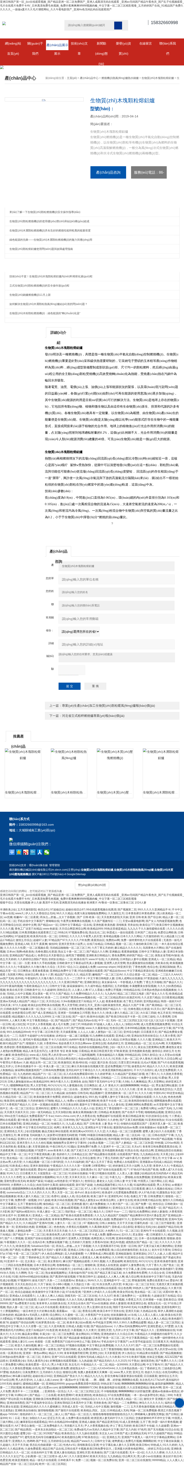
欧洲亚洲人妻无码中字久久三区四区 (112, 1418)
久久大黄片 (89, 1330)
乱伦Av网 (158, 1043)
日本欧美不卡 (66, 1460)
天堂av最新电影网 (133, 921)
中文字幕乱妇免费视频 (100, 1345)
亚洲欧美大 (24, 1215)
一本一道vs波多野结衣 (144, 1395)
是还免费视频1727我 (117, 1066)
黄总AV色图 (117, 1242)
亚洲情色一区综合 (55, 1391)
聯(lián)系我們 (167, 45)
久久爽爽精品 (139, 1081)
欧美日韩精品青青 (133, 1116)
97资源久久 (76, 1181)
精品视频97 (96, 1093)
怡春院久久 (58, 1123)
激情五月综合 (24, 940)
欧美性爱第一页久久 (38, 1364)
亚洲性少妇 (96, 1353)
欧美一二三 (52, 997)
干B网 (82, 1135)
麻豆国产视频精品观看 (76, 1261)
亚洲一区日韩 (128, 1246)
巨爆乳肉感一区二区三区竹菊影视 (154, 1223)
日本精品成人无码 (118, 1410)
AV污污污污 (55, 1085)
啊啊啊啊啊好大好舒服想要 (134, 1391)
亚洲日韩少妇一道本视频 (109, 1299)
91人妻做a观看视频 (67, 1207)
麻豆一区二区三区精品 (51, 1345)
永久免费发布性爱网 (135, 1272)
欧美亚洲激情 (20, 1460)
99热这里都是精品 (115, 928)
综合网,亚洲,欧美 (17, 1219)
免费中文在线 (149, 1077)
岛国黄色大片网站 (153, 947)
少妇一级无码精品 (40, 1112)
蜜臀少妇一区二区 (31, 1433)
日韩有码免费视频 (54, 1070)
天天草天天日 (77, 1177)
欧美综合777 (147, 924)
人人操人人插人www (46, 1379)
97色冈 (142, 1429)
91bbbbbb (6, 1349)
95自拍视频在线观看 (90, 970)
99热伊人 (138, 1288)
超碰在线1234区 (42, 1376)
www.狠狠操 (57, 1299)
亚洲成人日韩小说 (78, 1249)
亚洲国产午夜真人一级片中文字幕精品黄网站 (148, 1437)
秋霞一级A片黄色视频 (165, 1421)
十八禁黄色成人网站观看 (99, 1253)
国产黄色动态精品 (156, 1288)
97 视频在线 (90, 1223)
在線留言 (145, 43)
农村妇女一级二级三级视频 (72, 1035)
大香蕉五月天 (133, 1299)
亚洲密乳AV (115, 1196)
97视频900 (24, 1280)
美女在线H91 (93, 1192)
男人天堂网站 (156, 1081)
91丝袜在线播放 (78, 1173)
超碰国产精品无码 (168, 1226)
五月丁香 (145, 1421)
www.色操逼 (50, 928)
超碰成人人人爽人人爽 (110, 1276)
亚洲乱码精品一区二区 (36, 1123)
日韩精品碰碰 (153, 1257)
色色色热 (59, 1226)
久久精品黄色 (15, 1448)
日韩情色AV (37, 997)
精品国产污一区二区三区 (47, 1074)
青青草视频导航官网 (76, 1353)
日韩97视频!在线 (120, 1188)
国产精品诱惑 (23, 1429)
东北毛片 (74, 1364)
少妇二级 (48, 1207)
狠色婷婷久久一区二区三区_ (37, 1414)
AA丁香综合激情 (25, 1425)
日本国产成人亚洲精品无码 (130, 1433)
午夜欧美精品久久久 (36, 986)
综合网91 (55, 1314)
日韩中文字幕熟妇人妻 (152, 951)
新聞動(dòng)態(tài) (101, 45)
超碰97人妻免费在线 (132, 1265)
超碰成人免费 (87, 966)
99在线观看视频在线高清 (101, 909)
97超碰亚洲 (22, 936)
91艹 (126, 1169)
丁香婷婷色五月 (35, 1257)
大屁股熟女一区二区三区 (52, 1173)
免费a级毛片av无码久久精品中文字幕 (96, 1429)
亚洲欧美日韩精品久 (98, 955)
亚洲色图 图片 (79, 1204)
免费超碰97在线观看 (109, 1116)
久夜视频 (76, 1330)
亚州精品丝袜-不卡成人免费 (88, 1234)
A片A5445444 (106, 1368)
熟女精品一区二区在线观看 (23, 1158)
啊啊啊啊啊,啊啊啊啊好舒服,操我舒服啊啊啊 (148, 1383)
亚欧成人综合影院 (122, 1226)
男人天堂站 (163, 1184)
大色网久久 (111, 1230)
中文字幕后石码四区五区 (38, 1127)
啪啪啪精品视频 (154, 1112)
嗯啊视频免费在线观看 (167, 1100)
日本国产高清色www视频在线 (78, 997)
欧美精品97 (30, 1387)
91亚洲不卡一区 (13, 1261)
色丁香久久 (152, 1074)
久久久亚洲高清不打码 (105, 1246)
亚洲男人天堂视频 (79, 1238)
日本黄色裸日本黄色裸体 (140, 913)
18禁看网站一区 (101, 1165)
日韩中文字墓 (57, 986)
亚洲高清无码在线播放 (72, 902)
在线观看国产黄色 (128, 1154)
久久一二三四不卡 (75, 978)
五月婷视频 (121, 986)
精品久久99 (56, 1353)
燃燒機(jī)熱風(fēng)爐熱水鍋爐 (120, 78)
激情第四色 (147, 1360)
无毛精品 (147, 1349)
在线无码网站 (170, 1372)
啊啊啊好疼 (149, 1441)
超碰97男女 (31, 1058)
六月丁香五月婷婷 (102, 947)
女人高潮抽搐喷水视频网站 (39, 1177)
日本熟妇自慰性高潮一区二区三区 (20, 1356)
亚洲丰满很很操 (39, 1165)
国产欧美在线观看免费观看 (77, 1215)
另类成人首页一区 (72, 1406)
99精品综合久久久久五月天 (97, 1399)
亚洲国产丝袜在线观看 (38, 1238)
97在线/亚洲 (73, 1291)
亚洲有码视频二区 (126, 1238)
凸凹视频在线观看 (141, 1096)
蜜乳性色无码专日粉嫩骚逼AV (42, 1437)
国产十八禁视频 (13, 1238)
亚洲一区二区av (13, 1058)
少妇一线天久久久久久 (123, 1047)
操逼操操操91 (75, 986)
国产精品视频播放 (171, 1353)
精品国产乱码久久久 (67, 974)
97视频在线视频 (23, 1318)
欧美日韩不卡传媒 (143, 1425)
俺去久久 (98, 1211)
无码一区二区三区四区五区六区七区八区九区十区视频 (143, 1020)
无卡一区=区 (136, 1452)
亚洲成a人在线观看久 (22, 1295)
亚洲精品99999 (55, 1383)
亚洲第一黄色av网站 (35, 1353)
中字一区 (103, 1020)
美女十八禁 (46, 974)
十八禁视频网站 (9, 1311)
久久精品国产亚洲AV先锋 (38, 1223)
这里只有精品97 (35, 1330)
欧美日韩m (142, 1444)
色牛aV (79, 1192)
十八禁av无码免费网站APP (130, 1326)
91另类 (116, 1058)
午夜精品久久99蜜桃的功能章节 (154, 1334)
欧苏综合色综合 (70, 1399)
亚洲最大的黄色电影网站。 (130, 1448)
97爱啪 (4, 1372)
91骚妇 (71, 1146)
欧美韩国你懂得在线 (141, 1100)
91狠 (15, 1276)
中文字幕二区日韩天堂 (45, 1031)
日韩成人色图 (74, 1326)
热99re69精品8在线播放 (33, 1276)
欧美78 (158, 1058)
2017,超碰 (44, 1200)
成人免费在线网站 (88, 1349)
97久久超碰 (20, 1005)
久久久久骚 (6, 928)
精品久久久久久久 (158, 1066)
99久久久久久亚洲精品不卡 (154, 909)
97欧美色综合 (90, 1437)
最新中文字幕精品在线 (92, 1104)
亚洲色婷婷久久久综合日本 (117, 1334)
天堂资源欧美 (40, 1146)
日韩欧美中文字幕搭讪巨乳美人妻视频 (80, 963)
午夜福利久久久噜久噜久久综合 (37, 966)
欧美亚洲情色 (84, 1395)
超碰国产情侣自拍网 (22, 1322)
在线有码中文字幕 (42, 1452)
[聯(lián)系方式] (179, 1403)
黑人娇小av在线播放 (149, 1456)
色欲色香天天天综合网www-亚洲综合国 (82, 1043)
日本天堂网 (21, 997)
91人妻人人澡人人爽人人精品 (149, 1318)
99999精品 (158, 1460)
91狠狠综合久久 (77, 1318)
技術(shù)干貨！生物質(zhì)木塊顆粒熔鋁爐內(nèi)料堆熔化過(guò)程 (50, 276)
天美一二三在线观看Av (60, 1280)
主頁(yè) (72, 78)
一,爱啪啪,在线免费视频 (136, 1177)
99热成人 (156, 1444)
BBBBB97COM (88, 1387)
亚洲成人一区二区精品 (161, 959)
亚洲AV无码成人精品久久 (93, 1356)
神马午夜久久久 (59, 1081)
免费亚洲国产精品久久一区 (110, 1009)
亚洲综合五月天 (121, 1207)
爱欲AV (42, 1169)
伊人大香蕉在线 (86, 1116)
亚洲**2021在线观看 (64, 1356)
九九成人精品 (74, 1123)
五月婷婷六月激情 (80, 1242)
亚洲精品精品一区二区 (138, 1043)
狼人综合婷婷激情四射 (124, 1249)
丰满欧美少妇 (8, 909)
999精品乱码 (132, 1054)
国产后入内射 (128, 1429)
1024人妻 (140, 902)
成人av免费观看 (100, 1249)
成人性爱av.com (47, 1387)
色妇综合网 (146, 1150)
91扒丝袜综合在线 (157, 1116)
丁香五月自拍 (20, 1269)
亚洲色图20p (159, 1177)
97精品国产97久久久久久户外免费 (69, 940)
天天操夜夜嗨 (68, 1031)
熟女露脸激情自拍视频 (140, 963)
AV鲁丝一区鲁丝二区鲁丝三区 (116, 902)
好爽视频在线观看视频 (63, 1360)
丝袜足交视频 (155, 1356)
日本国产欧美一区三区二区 (108, 1337)
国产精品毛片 (171, 1207)
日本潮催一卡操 (152, 1299)
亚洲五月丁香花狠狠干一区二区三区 (117, 1108)
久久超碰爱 (162, 1425)
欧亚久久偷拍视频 (25, 1345)
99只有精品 (70, 1047)
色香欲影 (9, 1047)
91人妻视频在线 (73, 1085)
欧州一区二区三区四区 (52, 1464)
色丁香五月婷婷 (132, 1001)
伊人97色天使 (146, 1192)
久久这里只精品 (150, 997)
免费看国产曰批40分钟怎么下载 (71, 1341)
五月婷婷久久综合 (50, 1372)
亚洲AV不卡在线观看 (152, 1230)
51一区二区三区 (129, 1230)
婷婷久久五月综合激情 (82, 1158)
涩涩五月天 (54, 1418)
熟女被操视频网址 (56, 1272)
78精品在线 (47, 1058)
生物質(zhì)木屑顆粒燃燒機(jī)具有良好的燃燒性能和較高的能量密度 (50, 230)
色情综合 (90, 1181)
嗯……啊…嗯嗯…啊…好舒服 (103, 1379)
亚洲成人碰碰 (87, 1421)
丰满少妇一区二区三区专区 (139, 1284)
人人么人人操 (86, 1031)
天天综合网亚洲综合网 (72, 928)
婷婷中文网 (29, 924)
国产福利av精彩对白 (23, 1211)
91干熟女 (133, 1360)
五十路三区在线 (61, 1016)
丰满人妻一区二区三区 (56, 1066)
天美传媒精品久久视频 (109, 1054)
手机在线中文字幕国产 (31, 921)
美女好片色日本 (172, 1456)
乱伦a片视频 (148, 1062)
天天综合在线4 (76, 1303)
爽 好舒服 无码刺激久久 (32, 1135)
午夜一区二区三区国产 (26, 1253)
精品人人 (60, 1100)
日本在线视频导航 (11, 1123)
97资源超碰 (151, 978)
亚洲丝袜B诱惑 (70, 1077)
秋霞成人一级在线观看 (120, 932)
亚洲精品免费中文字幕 (63, 970)
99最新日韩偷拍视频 (99, 1135)
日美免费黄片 (30, 1372)
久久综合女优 (156, 1272)
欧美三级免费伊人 (124, 1295)
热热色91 (15, 1372)
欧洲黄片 (92, 902)
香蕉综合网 (89, 1311)
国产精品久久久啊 (97, 951)
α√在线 (132, 1314)
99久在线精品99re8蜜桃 (63, 1421)
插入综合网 (132, 1276)
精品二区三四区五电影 (131, 993)
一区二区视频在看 (37, 947)
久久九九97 (105, 1295)
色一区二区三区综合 (22, 1108)
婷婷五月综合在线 (159, 1448)
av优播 (8, 917)
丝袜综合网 (31, 974)
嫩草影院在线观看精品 (33, 1421)
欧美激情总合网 (13, 1288)
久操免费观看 (33, 1448)
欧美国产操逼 (35, 1181)
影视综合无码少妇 (145, 1226)
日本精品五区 (79, 1154)
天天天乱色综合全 (25, 1284)
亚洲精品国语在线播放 (168, 1150)
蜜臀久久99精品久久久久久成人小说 (72, 1108)
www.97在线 (96, 959)
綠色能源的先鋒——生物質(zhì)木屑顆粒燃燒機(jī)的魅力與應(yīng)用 (50, 239)
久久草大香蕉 (168, 1035)
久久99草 (117, 1257)
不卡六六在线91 (58, 1039)
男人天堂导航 (70, 1005)
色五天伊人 (6, 1066)
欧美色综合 (68, 1433)
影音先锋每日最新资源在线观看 (123, 1376)
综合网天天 (129, 1456)
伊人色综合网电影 (52, 1253)
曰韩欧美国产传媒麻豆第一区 (21, 1009)
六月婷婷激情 (36, 1100)
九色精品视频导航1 (105, 1184)
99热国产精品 (38, 1269)
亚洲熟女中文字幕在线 (98, 1127)
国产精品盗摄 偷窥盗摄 (77, 1337)
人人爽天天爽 (17, 1020)
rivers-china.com (65, 1116)
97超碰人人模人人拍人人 (109, 1024)
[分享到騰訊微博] (33, 852)
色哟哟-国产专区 (37, 1441)
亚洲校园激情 (124, 1253)
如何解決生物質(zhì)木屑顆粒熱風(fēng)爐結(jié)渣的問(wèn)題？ (48, 304)
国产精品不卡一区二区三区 (29, 1234)
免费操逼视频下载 (57, 1242)
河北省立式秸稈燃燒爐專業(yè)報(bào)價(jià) (93, 715)
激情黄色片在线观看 (24, 1299)
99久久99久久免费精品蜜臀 (129, 1322)
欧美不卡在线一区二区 (113, 1100)
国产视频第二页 (127, 909)
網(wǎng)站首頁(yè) (13, 45)
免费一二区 (82, 1460)
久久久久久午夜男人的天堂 (86, 936)
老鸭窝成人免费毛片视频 (127, 1441)
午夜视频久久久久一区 (17, 1242)
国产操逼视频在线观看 (116, 1318)
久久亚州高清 (56, 1326)
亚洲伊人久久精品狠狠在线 (50, 1318)
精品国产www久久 (82, 1441)
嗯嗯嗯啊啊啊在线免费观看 (28, 1188)
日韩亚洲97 (60, 1238)
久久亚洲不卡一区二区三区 (114, 1146)
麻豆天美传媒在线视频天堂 (87, 1066)
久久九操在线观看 (87, 1433)
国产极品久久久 (172, 982)
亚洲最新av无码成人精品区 (156, 1161)
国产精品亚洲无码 (107, 1421)
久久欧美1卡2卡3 (119, 1356)
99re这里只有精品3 (16, 1116)
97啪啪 (49, 1100)
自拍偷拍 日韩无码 (77, 1093)
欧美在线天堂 (15, 989)
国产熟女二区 (171, 1265)
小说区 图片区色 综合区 (103, 1062)
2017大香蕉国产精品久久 (15, 1104)
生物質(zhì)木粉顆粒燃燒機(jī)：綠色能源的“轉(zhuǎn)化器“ (44, 313)
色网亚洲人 (98, 1238)
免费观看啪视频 (140, 1139)
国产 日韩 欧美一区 (88, 917)
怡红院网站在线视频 (30, 1207)
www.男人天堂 (122, 1372)
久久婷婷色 (112, 959)
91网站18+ (21, 1395)
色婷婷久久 (63, 1154)
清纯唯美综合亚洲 (88, 1444)
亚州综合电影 (131, 1031)
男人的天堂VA (23, 1379)
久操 (25, 1062)
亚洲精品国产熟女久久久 (68, 1376)
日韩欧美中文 (32, 989)
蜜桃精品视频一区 (33, 1383)
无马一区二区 (36, 1272)
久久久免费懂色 (89, 1077)
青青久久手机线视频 (43, 963)
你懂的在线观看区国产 (134, 1123)
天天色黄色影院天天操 (114, 917)
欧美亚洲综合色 (136, 1303)
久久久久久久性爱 (15, 947)
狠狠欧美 (90, 1265)
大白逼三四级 (148, 1012)
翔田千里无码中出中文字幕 (105, 1081)
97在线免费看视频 (119, 1395)
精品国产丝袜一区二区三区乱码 (19, 1464)
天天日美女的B (69, 1104)
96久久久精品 (64, 913)
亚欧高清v (87, 1169)
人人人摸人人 (175, 1460)
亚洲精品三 (159, 1039)
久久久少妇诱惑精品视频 (107, 1269)
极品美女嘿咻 (30, 1334)
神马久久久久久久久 (151, 1402)
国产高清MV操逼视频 (62, 1276)
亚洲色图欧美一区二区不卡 (121, 1093)
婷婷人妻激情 (159, 1211)
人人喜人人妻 (125, 1173)
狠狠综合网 (69, 1372)
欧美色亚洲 (23, 1246)
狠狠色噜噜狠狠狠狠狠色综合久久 (113, 1414)
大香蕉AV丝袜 (100, 1242)
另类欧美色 (100, 1402)
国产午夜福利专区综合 (39, 1402)
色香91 (55, 1196)
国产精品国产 (63, 1020)
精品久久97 (63, 1028)
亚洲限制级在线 (165, 1330)
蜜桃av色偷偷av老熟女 (166, 1391)
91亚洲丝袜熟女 (154, 1119)
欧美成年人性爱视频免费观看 (119, 1192)
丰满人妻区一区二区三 (50, 1211)
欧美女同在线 (125, 1291)
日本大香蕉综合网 (44, 1265)
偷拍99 (53, 944)
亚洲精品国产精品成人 (22, 955)
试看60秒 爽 (170, 1291)
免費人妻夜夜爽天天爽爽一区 (95, 1372)
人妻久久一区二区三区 (68, 1223)
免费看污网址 (148, 1108)
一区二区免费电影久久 (49, 1425)
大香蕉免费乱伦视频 (81, 1009)
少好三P (75, 1024)
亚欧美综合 (170, 1299)
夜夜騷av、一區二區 (69, 1311)
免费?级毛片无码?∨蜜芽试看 (48, 1249)
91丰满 (18, 1349)
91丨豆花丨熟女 (18, 1418)
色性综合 (158, 1204)
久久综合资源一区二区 (137, 974)
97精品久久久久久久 (19, 1028)
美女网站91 (83, 1334)
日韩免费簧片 (156, 1196)
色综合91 (43, 909)
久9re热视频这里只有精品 (76, 1001)
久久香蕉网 (163, 1016)
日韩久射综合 (150, 1054)
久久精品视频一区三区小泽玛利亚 (43, 1161)
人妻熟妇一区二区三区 (108, 1031)
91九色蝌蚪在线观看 (102, 1035)
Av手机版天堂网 (102, 1322)
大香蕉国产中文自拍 (97, 1314)
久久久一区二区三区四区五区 (86, 1230)
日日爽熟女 (24, 970)
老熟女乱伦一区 (157, 1303)
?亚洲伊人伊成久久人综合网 (99, 1291)
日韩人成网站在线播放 (129, 978)
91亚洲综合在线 (134, 1257)
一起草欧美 (143, 1295)
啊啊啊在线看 (130, 1379)
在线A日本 (38, 1242)
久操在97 (43, 1299)
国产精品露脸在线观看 (102, 1154)
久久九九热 (159, 1096)
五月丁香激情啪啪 (111, 1349)
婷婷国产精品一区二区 (140, 955)
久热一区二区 (130, 1058)
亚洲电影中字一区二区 (117, 1280)
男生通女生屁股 (9, 1406)
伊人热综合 (128, 1353)
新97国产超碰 (84, 1184)
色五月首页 (164, 1012)
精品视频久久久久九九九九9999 (31, 1016)
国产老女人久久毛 (157, 993)
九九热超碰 (85, 1360)
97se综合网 (7, 1379)
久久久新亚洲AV (79, 1456)
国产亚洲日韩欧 (66, 1349)
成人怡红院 (19, 1024)
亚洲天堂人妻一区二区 (162, 1123)
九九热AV (110, 993)
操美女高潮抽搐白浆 (85, 1112)
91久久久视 (125, 1184)
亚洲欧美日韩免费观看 (46, 1399)
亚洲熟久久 (19, 1441)
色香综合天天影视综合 (51, 955)
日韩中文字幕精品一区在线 (75, 924)
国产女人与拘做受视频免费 (162, 921)
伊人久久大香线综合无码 (40, 913)
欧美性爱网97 (66, 1395)
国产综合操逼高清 (39, 1219)
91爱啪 (26, 1249)
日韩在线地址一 (130, 1077)
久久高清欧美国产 (99, 1226)
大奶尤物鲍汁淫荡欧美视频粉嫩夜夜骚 (56, 1139)
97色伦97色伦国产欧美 (144, 1169)
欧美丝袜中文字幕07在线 (155, 1276)
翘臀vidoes (113, 1234)
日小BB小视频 (61, 1284)
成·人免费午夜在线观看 (76, 1418)
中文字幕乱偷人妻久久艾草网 (117, 1444)
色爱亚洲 (5, 1460)
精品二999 (166, 1395)
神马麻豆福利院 (21, 1376)
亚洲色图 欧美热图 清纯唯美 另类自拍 (115, 924)
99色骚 (159, 1142)
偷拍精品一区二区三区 (56, 1204)
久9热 (125, 1081)
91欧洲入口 (78, 1307)
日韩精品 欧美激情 (109, 1112)
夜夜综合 (64, 1307)
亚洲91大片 (24, 1139)
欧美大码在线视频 (62, 1200)
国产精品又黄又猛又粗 (107, 1272)
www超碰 (153, 1269)
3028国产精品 (51, 1433)
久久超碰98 (49, 989)
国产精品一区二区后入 (78, 1414)
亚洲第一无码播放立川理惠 (74, 1012)
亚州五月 (138, 1372)
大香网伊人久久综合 (23, 1184)
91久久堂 (62, 1177)
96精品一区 (147, 1085)
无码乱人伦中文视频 (19, 993)
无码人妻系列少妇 (37, 1360)
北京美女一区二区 (35, 1261)
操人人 (59, 1414)
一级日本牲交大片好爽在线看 (37, 1311)
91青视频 (25, 1399)
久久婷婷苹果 (103, 1074)
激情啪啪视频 (46, 1410)
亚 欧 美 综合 (145, 1089)
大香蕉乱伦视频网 (77, 1226)
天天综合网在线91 (66, 1058)
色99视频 (113, 1139)
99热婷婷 (86, 1024)
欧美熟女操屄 (8, 1077)
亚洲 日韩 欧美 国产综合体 (145, 917)
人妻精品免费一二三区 (28, 1230)
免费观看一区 (153, 1207)
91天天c (156, 1009)
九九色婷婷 (24, 1074)
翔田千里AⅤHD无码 (125, 1307)
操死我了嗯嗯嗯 (75, 955)
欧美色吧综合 (20, 1054)
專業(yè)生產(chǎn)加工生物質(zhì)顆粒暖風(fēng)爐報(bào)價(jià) (108, 705)
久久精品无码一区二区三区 (16, 1096)
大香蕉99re (50, 1043)
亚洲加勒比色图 (24, 1226)
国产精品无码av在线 (84, 1020)
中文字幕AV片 (155, 1364)
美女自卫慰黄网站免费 (151, 1047)
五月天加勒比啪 (62, 1112)
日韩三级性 (149, 1016)
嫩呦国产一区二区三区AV (107, 974)
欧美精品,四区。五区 (93, 1410)
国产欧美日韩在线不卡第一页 (123, 1016)
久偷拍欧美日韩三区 (145, 944)
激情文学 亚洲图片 (155, 1399)
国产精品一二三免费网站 (123, 1402)
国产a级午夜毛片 (130, 1158)
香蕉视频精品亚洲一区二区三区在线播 (39, 1047)
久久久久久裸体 (155, 1452)
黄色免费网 (118, 955)
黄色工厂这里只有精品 (28, 928)
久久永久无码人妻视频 (79, 1299)
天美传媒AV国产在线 (80, 1272)
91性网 (110, 1238)
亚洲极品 (114, 951)
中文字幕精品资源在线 (140, 970)
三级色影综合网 (171, 1368)
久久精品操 (58, 1093)
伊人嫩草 (5, 1054)
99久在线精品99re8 (19, 1031)
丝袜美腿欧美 (119, 1314)
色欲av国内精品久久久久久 (94, 1058)
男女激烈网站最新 (166, 1085)
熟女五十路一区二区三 (71, 951)
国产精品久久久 (145, 1330)
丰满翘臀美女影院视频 (142, 986)
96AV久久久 (95, 1280)
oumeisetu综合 (16, 1192)
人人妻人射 (95, 1318)
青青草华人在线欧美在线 (51, 1303)
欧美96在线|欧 (95, 1016)
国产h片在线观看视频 (170, 1062)
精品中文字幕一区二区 (13, 1154)
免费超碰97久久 (120, 1219)
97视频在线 (24, 1077)
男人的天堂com (57, 1054)
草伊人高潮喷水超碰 (170, 1311)
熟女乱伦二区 (97, 932)
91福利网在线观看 (145, 1184)
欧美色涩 (64, 1330)
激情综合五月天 (168, 1376)
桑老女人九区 (105, 1181)
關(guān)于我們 (35, 45)
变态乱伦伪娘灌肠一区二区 (46, 1444)
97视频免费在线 (78, 932)
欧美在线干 (81, 959)
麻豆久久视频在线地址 (159, 1188)
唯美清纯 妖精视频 (15, 1100)
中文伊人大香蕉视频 (39, 1024)
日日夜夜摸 (138, 1188)
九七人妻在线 (116, 1104)
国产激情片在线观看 (67, 1410)
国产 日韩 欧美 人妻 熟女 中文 (101, 1123)
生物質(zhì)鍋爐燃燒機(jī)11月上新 (30, 294)
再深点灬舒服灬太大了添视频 (58, 917)
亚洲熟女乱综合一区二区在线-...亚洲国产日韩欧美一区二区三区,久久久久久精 (89, 1089)
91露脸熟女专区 (166, 1192)
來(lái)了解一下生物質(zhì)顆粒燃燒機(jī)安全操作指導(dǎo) (44, 212)
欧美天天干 (173, 1039)
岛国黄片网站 (15, 974)
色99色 (19, 978)
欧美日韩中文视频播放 (169, 924)
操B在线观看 (66, 1184)
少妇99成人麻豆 (81, 1269)
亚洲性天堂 (104, 1330)
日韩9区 (63, 936)
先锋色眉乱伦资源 (46, 951)
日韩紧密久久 (158, 1234)
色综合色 (152, 966)
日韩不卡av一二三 (116, 1211)
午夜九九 (115, 1177)
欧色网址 (105, 1257)
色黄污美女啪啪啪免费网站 (90, 913)
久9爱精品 (6, 1318)
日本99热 (68, 1119)
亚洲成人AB (22, 944)
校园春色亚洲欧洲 (88, 1100)
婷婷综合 (67, 1096)
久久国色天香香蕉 (171, 1074)
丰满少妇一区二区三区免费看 (56, 1334)
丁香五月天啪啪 (152, 982)
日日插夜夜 (150, 1376)
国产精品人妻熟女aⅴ (86, 1200)
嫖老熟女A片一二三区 (83, 1368)
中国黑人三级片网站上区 (152, 1181)
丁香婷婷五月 (152, 1368)
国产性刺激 (77, 1028)
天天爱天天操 (88, 1207)
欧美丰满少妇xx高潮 (79, 1322)
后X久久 (126, 1234)
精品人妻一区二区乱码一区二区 (132, 1135)
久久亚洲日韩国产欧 (71, 982)
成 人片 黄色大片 (109, 1085)
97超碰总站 (57, 909)
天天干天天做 (125, 1223)
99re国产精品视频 (162, 1139)
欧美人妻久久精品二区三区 (122, 1012)
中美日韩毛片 (58, 1146)
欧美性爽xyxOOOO (81, 1131)
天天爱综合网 (137, 1364)
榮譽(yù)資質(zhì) (123, 45)
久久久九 (9, 1246)
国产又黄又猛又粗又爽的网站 (155, 1246)
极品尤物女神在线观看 (55, 1131)
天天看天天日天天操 (55, 1230)
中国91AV (159, 1093)
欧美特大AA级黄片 (59, 1269)
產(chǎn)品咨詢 (108, 172)
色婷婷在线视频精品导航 (93, 1047)
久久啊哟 (21, 1272)
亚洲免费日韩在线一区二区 (46, 1119)
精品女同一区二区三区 (43, 1062)
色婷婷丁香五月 (151, 1158)
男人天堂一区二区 (62, 1192)
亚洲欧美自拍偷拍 (25, 1410)
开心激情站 (72, 1288)
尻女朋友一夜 (40, 993)
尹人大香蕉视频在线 (96, 1425)
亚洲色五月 (113, 1437)
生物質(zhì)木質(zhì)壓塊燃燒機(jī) (121, 792)
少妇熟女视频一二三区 (100, 1142)
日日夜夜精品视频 (172, 997)
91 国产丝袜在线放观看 (108, 1169)
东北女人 (144, 1249)
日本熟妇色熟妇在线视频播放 (158, 989)
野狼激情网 (138, 1280)
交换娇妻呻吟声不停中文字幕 (153, 1418)
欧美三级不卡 (99, 1196)
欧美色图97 (167, 1269)
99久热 (93, 1096)
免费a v (71, 1100)
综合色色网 (124, 1288)
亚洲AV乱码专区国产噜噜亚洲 (149, 1219)
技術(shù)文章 (79, 45)
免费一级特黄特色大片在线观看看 (141, 940)
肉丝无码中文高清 (47, 1184)
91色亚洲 (51, 1330)
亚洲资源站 (140, 1253)
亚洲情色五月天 (13, 1131)
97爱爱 (169, 1326)
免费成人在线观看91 (126, 1161)
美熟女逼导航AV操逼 (167, 955)
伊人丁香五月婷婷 (107, 1158)
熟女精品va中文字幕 (159, 1028)
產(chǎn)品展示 (57, 45)
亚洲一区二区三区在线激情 (134, 1460)
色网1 (57, 1127)
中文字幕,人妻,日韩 (134, 1269)
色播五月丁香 (138, 1196)
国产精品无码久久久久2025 (110, 1360)
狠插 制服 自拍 (132, 1349)
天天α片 (136, 1146)
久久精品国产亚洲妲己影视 (128, 1074)
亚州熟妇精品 (151, 1001)
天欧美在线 (162, 963)
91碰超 (48, 1181)
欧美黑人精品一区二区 (128, 1399)
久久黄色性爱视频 (20, 1368)
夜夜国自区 (98, 940)
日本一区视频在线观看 (45, 1104)
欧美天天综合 (98, 1456)
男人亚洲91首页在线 (99, 1307)
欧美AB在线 (80, 1062)
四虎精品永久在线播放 (46, 1077)
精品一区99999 (118, 1364)
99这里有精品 (174, 1093)
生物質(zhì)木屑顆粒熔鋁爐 (162, 792)
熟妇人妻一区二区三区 (20, 1307)
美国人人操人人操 (43, 1028)
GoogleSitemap (76, 874)
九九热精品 (114, 1456)
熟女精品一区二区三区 (148, 1291)
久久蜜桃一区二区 (73, 1314)
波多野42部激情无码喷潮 (62, 1135)
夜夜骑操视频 (129, 951)
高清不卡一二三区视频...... (27, 1391)
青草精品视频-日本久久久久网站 (122, 936)
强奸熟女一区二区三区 (78, 1211)
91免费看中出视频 (149, 1307)
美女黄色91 (54, 1261)
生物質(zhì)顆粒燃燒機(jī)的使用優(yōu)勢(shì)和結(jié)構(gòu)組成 (49, 221)
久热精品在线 (148, 1311)
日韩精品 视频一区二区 (118, 944)
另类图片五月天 (73, 1425)
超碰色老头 (81, 1096)
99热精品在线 (131, 989)
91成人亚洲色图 (129, 1421)
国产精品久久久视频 (58, 1257)
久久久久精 (145, 1093)
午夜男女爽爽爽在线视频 (75, 921)
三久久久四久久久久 (38, 1192)
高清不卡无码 (50, 902)
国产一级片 (79, 1016)
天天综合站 (52, 1001)
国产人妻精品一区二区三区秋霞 (134, 1142)
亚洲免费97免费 (86, 1146)
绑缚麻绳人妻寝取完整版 (149, 1414)
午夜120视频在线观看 (102, 1173)
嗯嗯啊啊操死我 (19, 1085)
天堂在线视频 (22, 902)
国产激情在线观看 (25, 1169)
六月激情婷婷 (151, 936)
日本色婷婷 (6, 1314)
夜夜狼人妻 (24, 1146)
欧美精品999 (95, 928)
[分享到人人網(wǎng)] (40, 852)
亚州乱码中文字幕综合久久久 (83, 1070)
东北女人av (106, 1433)
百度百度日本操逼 (129, 1062)
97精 (9, 1253)
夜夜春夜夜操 (40, 970)
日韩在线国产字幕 (163, 1135)
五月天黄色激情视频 (143, 1406)
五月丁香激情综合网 (30, 1204)
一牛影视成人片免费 (130, 982)
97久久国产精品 (59, 993)
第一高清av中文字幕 (72, 1379)
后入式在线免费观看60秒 (78, 1074)
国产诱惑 (14, 1249)
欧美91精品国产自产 (12, 1043)
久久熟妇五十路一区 (83, 1284)
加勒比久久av (37, 1418)
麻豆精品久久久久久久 (127, 947)
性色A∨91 (69, 1444)
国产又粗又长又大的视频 (86, 1150)
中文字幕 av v (170, 1158)
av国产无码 (7, 978)
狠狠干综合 (6, 902)
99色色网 (35, 1089)
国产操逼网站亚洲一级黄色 (40, 1349)
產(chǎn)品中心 (89, 78)
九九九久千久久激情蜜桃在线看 (146, 928)
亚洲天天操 (132, 1311)
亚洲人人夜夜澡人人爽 (85, 1257)
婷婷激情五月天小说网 (126, 1165)
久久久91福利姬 (74, 1161)
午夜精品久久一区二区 (94, 1364)
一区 (102, 1437)
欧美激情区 (65, 1062)
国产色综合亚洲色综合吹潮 (20, 1337)
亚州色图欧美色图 (140, 1051)
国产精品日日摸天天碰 (53, 1158)
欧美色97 (23, 1089)
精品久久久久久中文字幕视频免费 (44, 1288)
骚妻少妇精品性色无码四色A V (152, 1173)
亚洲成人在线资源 (107, 1265)
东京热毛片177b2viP (152, 1379)
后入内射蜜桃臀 (73, 1253)
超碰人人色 (67, 1196)
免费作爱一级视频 (25, 1200)
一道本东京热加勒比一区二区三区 (52, 1429)
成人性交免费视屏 (165, 1070)
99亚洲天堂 (124, 966)
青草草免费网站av (63, 1219)
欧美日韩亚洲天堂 (101, 1051)
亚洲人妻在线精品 (64, 1452)
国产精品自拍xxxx (115, 970)
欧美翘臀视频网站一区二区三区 (64, 1188)
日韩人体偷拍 (107, 1223)
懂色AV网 (155, 1387)
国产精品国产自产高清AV (91, 1119)
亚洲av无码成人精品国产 (15, 1001)
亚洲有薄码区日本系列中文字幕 (73, 1402)
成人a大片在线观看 (46, 1307)
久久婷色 (112, 1119)
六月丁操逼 (44, 1284)
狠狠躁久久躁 (34, 1043)
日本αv (11, 951)
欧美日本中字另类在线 (110, 1311)
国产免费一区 (143, 1204)
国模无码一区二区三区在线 (81, 1295)
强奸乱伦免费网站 (139, 1211)
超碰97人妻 (40, 940)
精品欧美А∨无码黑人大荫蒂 (31, 1314)
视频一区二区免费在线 (103, 1460)
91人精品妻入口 (170, 936)
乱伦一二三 (11, 1035)
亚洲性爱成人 (155, 1326)
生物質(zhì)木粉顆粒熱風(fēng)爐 (74, 792)
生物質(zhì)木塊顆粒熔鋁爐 (158, 78)
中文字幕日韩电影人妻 (101, 978)
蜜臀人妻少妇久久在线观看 (159, 1131)
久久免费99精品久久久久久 (86, 993)
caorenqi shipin (106, 966)
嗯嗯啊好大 (104, 1207)
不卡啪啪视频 (109, 1391)
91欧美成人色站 (19, 1165)
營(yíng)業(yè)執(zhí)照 (92, 885)
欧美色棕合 (100, 1395)
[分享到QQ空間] (19, 852)
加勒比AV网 (132, 1024)
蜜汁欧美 (23, 1119)
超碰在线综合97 (75, 909)
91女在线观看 (174, 1119)
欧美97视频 (138, 1356)
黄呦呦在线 (52, 921)
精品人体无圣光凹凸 (35, 1051)
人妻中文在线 (125, 1200)
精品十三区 (38, 1001)
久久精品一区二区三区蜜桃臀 (123, 1131)
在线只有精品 (95, 944)
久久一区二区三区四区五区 (83, 1391)
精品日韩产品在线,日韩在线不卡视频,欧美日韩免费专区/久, (77, 1448)
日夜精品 (84, 1051)
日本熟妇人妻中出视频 (133, 959)
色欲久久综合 (153, 1372)
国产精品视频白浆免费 (55, 1368)
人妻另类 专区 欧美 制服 (62, 1051)
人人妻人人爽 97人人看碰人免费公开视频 (97, 989)
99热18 (62, 932)
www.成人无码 (38, 1054)
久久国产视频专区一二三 (106, 921)
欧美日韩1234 (83, 1219)
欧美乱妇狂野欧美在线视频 (44, 1005)
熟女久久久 (98, 1012)
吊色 (126, 1196)
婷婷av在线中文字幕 (50, 1337)
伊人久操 (36, 902)
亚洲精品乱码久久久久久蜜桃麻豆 (40, 1406)
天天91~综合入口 (67, 966)
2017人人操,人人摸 (159, 1253)
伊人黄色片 (146, 1058)
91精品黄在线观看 (148, 1353)
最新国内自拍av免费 (125, 1127)
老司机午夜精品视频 (35, 1039)
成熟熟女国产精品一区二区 (142, 1242)
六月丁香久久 (154, 1265)
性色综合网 (116, 1028)
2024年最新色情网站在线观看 (99, 1288)
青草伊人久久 (161, 1165)
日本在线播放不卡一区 (28, 1066)
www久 (19, 913)
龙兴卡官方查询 (160, 1249)
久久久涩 (99, 1131)
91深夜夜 (138, 1207)
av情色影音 (61, 1181)
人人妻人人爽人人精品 (50, 1295)
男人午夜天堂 (59, 1364)
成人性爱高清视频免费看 (155, 1024)
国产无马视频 (156, 1429)
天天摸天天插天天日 (16, 1112)
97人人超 (98, 1001)
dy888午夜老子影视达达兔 (85, 1039)
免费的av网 (113, 940)
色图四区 (107, 986)
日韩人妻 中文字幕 (125, 1181)
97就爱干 (40, 1150)
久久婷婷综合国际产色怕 (32, 959)
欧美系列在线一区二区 (43, 936)
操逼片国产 (39, 1280)
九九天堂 (146, 1165)
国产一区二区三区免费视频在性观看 (157, 1345)
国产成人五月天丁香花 (98, 1161)
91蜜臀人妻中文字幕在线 (114, 1096)
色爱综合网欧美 (167, 932)
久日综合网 (171, 1058)
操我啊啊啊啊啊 (129, 1085)
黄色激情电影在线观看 (112, 1387)
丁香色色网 (139, 966)
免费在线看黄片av (158, 1280)
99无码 (125, 1139)
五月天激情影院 (27, 909)
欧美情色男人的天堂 (58, 1234)
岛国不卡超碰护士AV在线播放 (37, 1035)
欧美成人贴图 (101, 1219)
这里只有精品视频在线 (93, 1139)
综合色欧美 (82, 1196)
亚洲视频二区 (44, 1226)
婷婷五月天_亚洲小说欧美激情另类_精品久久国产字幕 (112, 1005)
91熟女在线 (132, 1150)
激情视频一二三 (119, 1406)
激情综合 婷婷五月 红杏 (166, 1051)
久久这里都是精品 (138, 1387)
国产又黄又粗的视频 (132, 1119)
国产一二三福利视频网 (81, 1054)
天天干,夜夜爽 (39, 944)
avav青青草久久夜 (59, 1150)
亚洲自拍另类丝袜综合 (144, 1035)
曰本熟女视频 (128, 1039)
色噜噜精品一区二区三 (70, 1265)
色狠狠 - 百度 (42, 1341)
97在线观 (103, 1188)
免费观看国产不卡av (41, 1116)
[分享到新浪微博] (26, 852)
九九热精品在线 (149, 1154)
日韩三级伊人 (71, 1169)
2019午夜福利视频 (11, 986)
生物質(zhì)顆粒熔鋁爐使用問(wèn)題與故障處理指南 (41, 249)
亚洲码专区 (42, 1108)
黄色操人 (81, 1280)
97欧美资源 (121, 1051)
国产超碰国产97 (13, 1437)
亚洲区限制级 (167, 966)
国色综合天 (63, 989)
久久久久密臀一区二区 (33, 1326)
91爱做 (162, 1077)
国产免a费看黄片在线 (22, 1303)
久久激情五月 (116, 913)
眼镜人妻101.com (22, 1341)
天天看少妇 (167, 1154)
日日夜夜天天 (149, 1031)
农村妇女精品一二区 (60, 959)
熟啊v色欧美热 (25, 951)
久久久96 (15, 1334)
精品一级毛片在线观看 (43, 1460)
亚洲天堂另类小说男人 (72, 944)
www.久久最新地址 (97, 1028)
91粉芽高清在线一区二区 (50, 1322)
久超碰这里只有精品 (163, 1295)
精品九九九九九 (94, 1376)
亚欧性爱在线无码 (15, 1181)
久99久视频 (98, 1261)
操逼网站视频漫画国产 (28, 1070)
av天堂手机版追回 (140, 1341)
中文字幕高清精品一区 (40, 1020)
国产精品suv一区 (48, 924)
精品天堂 (85, 974)
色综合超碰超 (23, 1291)
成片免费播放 (98, 1204)
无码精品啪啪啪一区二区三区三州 (70, 947)
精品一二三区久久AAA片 (167, 974)
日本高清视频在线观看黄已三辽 (38, 932)
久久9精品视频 (9, 932)
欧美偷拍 (97, 1452)
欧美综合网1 (107, 1200)
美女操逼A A (109, 982)
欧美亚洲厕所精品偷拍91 (117, 1070)
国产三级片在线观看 (116, 1452)
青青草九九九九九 (73, 1127)
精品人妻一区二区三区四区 (164, 1322)
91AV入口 (13, 1173)
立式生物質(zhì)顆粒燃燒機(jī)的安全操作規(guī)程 (39, 285)
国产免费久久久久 (166, 1360)
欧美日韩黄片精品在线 (147, 1200)
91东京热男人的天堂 (108, 1284)
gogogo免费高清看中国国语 (82, 1383)
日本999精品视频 (135, 1028)
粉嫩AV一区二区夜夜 (26, 917)
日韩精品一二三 (110, 1077)
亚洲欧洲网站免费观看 (138, 1104)
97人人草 (90, 1188)
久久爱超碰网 (114, 1261)
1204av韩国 (171, 1142)
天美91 (46, 1356)
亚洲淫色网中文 (170, 1307)
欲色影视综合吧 (21, 1012)
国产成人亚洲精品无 (44, 1012)
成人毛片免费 (61, 1024)
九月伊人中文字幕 (123, 1330)
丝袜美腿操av (147, 1127)
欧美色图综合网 (71, 1437)
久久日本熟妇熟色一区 (129, 1368)
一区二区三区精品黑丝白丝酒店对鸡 (118, 997)
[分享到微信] (47, 852)
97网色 (95, 1334)
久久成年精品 (93, 986)
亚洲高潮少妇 (17, 1360)
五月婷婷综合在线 (59, 1441)
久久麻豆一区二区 (97, 1177)
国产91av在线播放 (97, 1303)
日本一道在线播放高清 (152, 1238)
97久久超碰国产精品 (160, 1433)
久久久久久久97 (124, 1345)
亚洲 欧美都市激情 (165, 1261)
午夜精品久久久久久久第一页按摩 (70, 1165)
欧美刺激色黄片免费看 (47, 1096)
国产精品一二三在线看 (42, 1395)
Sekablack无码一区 (43, 1246)
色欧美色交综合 (163, 1089)
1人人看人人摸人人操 (151, 1314)
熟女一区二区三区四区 (53, 1009)
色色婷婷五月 (115, 1043)
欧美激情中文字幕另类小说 (48, 1291)
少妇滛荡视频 (32, 1131)
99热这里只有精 (110, 1383)
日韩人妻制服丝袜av (20, 1081)
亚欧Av (95, 1341)
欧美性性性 (130, 1261)
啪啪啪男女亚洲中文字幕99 (69, 1142)
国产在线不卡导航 (132, 1112)
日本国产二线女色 (145, 932)
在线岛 (36, 1368)
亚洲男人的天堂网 (114, 963)
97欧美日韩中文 (86, 1276)
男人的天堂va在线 (165, 1349)
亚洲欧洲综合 (92, 982)
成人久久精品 (110, 1039)
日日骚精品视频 (24, 1150)
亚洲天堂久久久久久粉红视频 (34, 1142)
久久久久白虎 (175, 928)
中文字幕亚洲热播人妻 (41, 1154)
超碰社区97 (55, 1169)
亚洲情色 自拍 (78, 1081)
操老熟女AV (138, 1066)
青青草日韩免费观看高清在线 (159, 1146)
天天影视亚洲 (112, 1353)
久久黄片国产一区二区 (120, 1204)
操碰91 (17, 1383)
